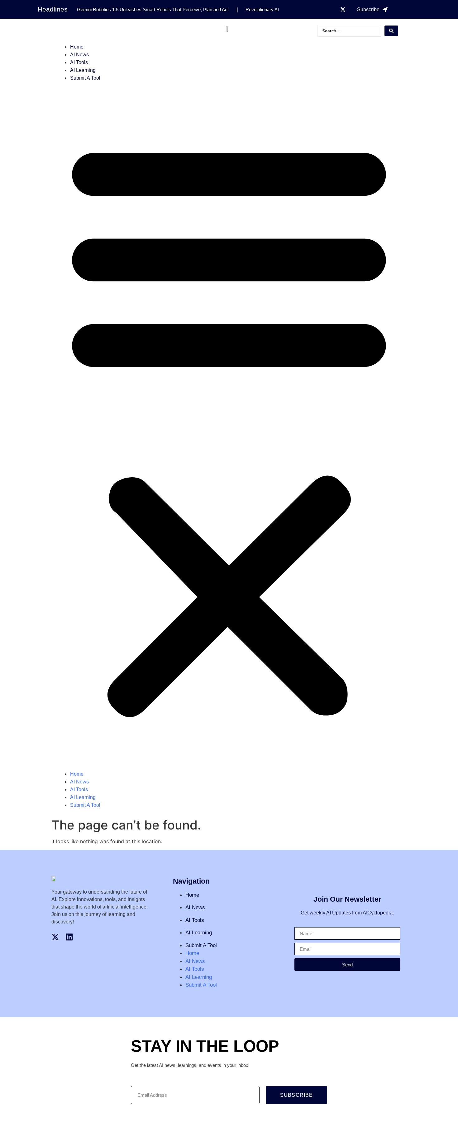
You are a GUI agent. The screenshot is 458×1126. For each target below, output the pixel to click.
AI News (79, 54)
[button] (229, 426)
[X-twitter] (342, 9)
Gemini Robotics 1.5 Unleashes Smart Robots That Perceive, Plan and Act (153, 9)
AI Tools (79, 62)
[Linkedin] (69, 937)
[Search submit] (391, 31)
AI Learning (83, 70)
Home (76, 46)
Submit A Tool (85, 78)
